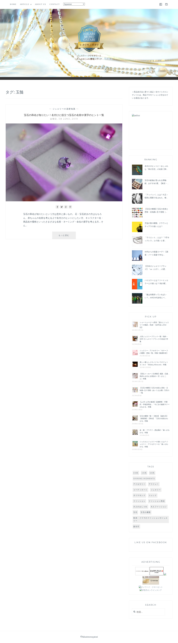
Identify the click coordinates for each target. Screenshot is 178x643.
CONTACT (55, 4)
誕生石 (136, 526)
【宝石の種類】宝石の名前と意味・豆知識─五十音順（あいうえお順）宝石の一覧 (154, 390)
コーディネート (140, 490)
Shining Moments (144, 478)
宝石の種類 (146, 512)
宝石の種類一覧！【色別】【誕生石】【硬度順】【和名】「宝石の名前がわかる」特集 (154, 418)
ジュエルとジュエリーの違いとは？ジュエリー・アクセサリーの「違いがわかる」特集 (154, 444)
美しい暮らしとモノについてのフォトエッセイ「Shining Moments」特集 (154, 363)
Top (174, 639)
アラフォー (154, 484)
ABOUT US (40, 4)
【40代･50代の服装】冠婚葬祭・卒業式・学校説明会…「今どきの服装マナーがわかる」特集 (155, 404)
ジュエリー (156, 490)
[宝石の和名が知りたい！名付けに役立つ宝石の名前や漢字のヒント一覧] (64, 200)
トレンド (153, 495)
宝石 (135, 512)
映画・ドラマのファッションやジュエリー (150, 519)
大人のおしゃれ (140, 507)
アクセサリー (139, 484)
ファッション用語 (157, 501)
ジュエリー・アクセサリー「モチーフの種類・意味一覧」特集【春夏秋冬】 (154, 351)
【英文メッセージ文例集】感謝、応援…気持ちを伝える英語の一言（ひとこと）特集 (155, 376)
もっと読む (66, 236)
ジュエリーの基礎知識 (64, 109)
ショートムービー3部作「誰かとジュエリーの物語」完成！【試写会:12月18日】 (154, 324)
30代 (135, 473)
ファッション (139, 501)
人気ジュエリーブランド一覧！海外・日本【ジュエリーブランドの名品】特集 (154, 338)
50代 (152, 473)
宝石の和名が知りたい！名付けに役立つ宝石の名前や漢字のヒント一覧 (64, 115)
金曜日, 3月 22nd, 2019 (64, 119)
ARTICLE (24, 4)
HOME (13, 4)
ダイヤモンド (139, 495)
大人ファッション (159, 507)
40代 (144, 473)
